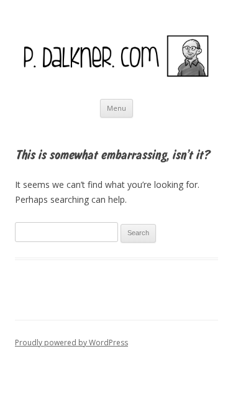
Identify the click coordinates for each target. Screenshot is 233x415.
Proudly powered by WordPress (71, 342)
